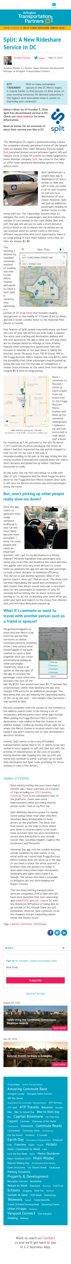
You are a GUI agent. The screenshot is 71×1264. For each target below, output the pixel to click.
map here (26, 312)
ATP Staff (12, 1107)
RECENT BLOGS (35, 993)
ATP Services (55, 1102)
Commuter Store (31, 1130)
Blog (16, 27)
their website (24, 116)
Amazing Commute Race (27, 1088)
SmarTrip (39, 1190)
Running (46, 1186)
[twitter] (57, 932)
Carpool (14, 924)
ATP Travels (29, 1107)
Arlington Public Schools (39, 1093)
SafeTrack (58, 1185)
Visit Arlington (45, 1213)
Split (35, 159)
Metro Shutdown (49, 1153)
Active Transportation (32, 1084)
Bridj (6, 152)
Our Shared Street (37, 1167)
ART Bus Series (15, 1098)
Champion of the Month (44, 1121)
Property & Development (27, 1176)
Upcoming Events (50, 1204)
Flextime (20, 1144)
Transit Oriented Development (23, 1204)
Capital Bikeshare (28, 1116)
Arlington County (15, 1093)
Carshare (24, 1121)
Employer (58, 1139)
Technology (39, 924)
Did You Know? (15, 1135)
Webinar (24, 1218)
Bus (9, 1116)
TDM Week (35, 1195)
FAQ (9, 1144)
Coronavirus (47, 1130)
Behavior (47, 1107)
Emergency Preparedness (38, 1140)
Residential (35, 1181)
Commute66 (13, 1130)
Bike (9, 1112)
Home (6, 27)
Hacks (31, 1144)
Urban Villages (17, 1209)
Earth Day (15, 1139)
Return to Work (17, 1185)
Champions (12, 1126)
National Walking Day (18, 1163)
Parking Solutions (18, 1172)
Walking (12, 1218)
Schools (13, 1190)
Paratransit (54, 1167)
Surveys (50, 1190)
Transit (28, 1200)
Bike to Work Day (48, 1112)
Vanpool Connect (21, 1213)
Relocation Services (17, 1181)
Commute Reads (49, 1125)
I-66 (44, 1149)
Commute (26, 924)
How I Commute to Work (23, 1149)
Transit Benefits (42, 1199)
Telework (14, 1199)
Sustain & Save (17, 1195)
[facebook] (50, 932)
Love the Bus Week (17, 1153)
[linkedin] (64, 932)
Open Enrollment (16, 1167)
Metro (32, 1154)
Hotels (51, 1144)
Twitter (41, 58)
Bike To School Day (24, 1112)
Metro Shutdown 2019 (19, 1158)
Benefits (59, 1107)
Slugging (27, 1190)
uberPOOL (23, 900)
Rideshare (35, 1185)
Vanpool (33, 1209)
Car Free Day (52, 1116)
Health (40, 1145)
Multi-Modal (43, 1158)
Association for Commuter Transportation (26, 1102)
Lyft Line (39, 900)
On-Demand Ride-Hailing (43, 1163)
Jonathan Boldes (22, 57)
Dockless (30, 1135)
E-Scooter (42, 1135)
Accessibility (13, 1084)
